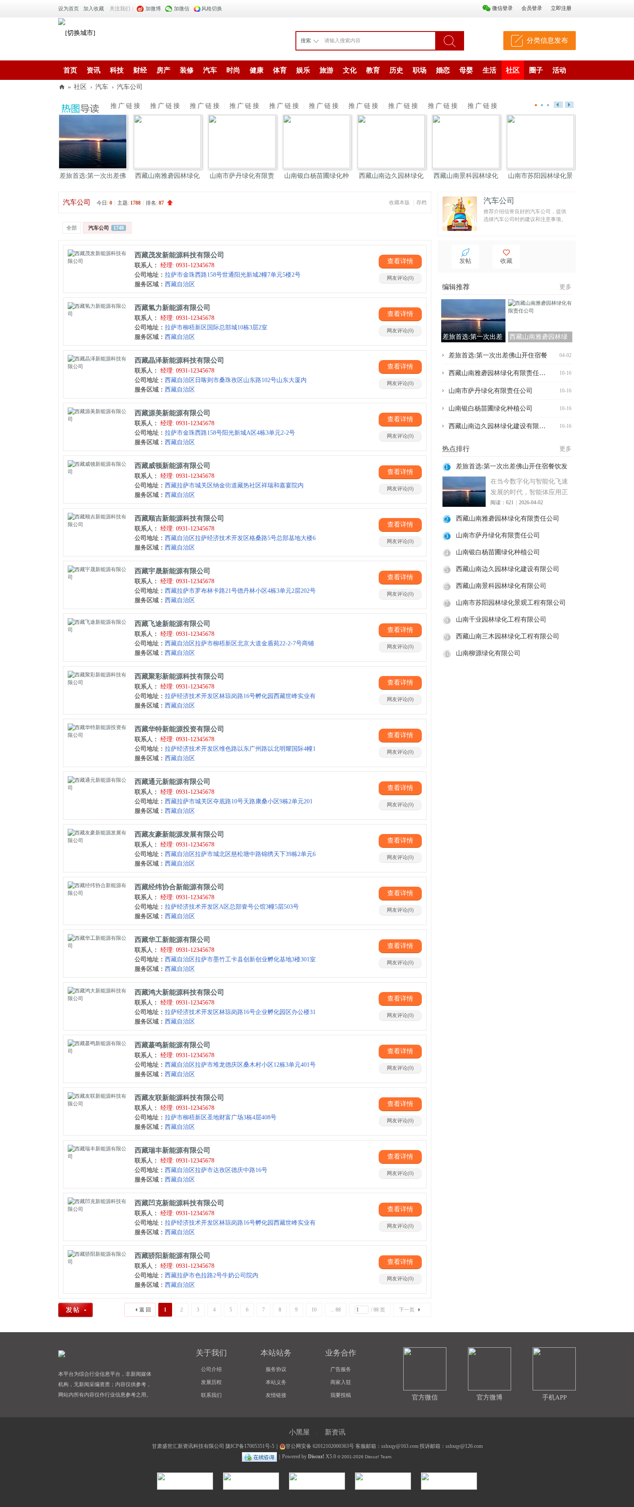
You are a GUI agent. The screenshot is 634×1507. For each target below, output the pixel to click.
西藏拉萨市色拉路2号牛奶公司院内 (196, 1275)
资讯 (93, 70)
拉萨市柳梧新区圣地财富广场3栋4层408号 (205, 1117)
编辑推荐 (456, 287)
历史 (396, 70)
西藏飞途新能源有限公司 (172, 623)
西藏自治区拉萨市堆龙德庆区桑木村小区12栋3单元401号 (225, 1065)
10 (314, 1310)
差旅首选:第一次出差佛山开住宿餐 (498, 355)
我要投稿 (340, 1395)
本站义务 (276, 1382)
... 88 (335, 1310)
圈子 (536, 70)
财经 (140, 70)
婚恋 (443, 70)
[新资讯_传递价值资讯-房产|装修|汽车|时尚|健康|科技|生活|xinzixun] (61, 21)
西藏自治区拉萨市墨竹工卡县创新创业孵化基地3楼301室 (225, 959)
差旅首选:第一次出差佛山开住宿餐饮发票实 (512, 467)
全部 (71, 228)
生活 (489, 70)
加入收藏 (93, 9)
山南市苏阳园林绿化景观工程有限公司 (511, 602)
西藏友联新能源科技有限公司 (179, 1097)
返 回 (145, 1310)
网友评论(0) (400, 278)
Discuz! (316, 1456)
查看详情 (400, 261)
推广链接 (125, 105)
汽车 (210, 70)
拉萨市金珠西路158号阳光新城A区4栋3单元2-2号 (215, 433)
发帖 (465, 261)
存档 (421, 202)
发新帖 (85, 1310)
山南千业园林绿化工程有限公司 (501, 619)
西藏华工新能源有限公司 (172, 939)
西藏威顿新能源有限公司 (172, 465)
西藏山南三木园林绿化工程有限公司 (507, 636)
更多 (565, 287)
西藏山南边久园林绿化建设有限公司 (498, 426)
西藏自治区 (165, 284)
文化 (350, 70)
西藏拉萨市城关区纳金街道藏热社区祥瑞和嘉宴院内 (219, 485)
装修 (187, 70)
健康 (257, 70)
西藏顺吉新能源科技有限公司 (179, 518)
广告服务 (340, 1369)
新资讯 (335, 1432)
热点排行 (456, 448)
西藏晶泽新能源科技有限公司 (179, 360)
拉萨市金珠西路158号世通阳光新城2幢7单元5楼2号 (218, 275)
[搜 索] (449, 41)
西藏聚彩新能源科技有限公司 (179, 676)
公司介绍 (211, 1369)
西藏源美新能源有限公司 (172, 413)
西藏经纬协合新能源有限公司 (179, 887)
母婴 (466, 70)
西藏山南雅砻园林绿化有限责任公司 (498, 373)
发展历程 (211, 1382)
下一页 (406, 1310)
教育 (373, 70)
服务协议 (276, 1369)
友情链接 (276, 1395)
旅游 (326, 70)
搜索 (306, 41)
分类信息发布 (547, 40)
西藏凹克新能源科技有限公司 (179, 1203)
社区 (513, 70)
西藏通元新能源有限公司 (172, 781)
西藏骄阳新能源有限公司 (172, 1255)
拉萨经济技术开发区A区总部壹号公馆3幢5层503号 (217, 907)
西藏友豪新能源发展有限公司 (179, 834)
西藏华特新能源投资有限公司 (179, 729)
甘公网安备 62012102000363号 (320, 1446)
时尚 (233, 70)
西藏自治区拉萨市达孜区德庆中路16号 (201, 1170)
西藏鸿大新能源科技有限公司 (179, 992)
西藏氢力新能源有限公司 (172, 307)
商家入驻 (340, 1382)
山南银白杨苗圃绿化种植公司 (491, 408)
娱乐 (303, 70)
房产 (163, 70)
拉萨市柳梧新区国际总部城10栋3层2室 (201, 327)
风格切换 (211, 9)
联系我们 (211, 1395)
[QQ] (259, 1456)
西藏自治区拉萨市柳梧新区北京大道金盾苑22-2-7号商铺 (224, 643)
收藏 (506, 261)
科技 (117, 70)
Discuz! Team (378, 1456)
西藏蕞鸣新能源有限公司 (172, 1045)
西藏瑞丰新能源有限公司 (172, 1150)
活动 (559, 70)
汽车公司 (130, 86)
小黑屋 (299, 1432)
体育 (280, 70)
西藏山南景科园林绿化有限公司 (501, 585)
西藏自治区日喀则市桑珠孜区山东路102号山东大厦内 (221, 380)
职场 (420, 70)
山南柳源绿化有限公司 (488, 653)
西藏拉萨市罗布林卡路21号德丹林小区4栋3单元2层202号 (225, 591)
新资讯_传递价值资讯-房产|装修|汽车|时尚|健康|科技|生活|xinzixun (61, 87)
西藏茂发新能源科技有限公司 (179, 255)
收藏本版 (400, 202)
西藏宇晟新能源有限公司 (172, 571)
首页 (70, 70)
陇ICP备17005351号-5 (250, 1446)
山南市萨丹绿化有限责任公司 (491, 390)
